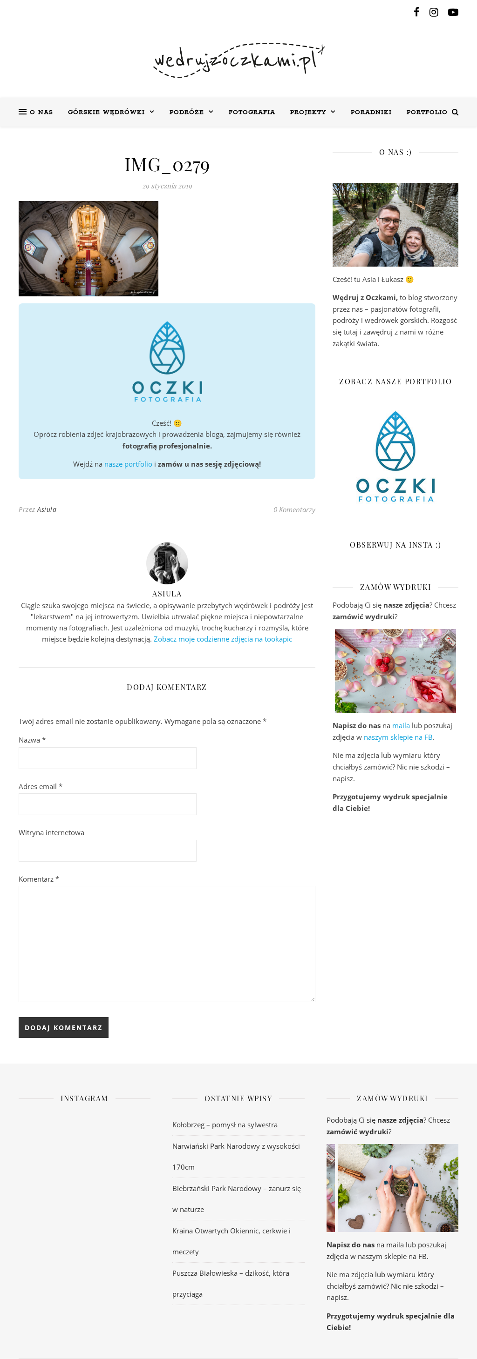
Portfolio (427, 112)
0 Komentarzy (294, 509)
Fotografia (252, 112)
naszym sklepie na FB (398, 737)
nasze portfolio (128, 464)
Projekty (308, 112)
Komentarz (39, 879)
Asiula (46, 509)
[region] (395, 671)
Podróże (187, 112)
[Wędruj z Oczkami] (238, 60)
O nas (41, 112)
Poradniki (371, 112)
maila (401, 725)
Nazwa (32, 739)
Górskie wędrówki (106, 112)
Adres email (40, 786)
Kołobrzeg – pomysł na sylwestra (225, 1124)
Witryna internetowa (51, 832)
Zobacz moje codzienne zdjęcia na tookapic (223, 638)
